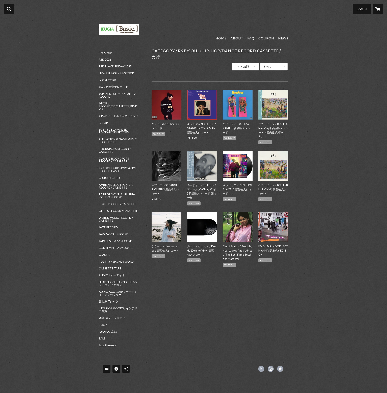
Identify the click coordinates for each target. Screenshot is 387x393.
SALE (102, 338)
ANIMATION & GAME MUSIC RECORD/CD (118, 140)
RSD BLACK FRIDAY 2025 (115, 66)
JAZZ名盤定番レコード (113, 87)
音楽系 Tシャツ (108, 301)
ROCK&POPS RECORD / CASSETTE (115, 150)
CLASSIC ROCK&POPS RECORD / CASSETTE (114, 160)
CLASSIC (104, 254)
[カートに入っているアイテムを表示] (378, 9)
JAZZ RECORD (108, 227)
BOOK (103, 324)
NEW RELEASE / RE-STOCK (116, 73)
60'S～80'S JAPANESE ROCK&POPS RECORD (114, 131)
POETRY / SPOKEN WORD (116, 261)
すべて (267, 66)
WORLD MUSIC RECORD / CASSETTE (116, 219)
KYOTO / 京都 (108, 331)
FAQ (250, 38)
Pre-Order (105, 52)
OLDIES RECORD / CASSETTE (118, 210)
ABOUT (237, 38)
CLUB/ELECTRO (109, 177)
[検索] (9, 9)
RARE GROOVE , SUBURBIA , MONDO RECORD (117, 196)
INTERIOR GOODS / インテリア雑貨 (118, 310)
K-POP (103, 122)
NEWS (283, 38)
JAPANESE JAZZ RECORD (115, 241)
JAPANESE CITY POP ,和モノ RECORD (117, 95)
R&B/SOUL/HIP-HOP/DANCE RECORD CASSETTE (117, 169)
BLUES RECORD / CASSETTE (117, 204)
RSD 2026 (105, 59)
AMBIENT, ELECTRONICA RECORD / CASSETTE (116, 186)
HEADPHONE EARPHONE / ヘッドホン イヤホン (118, 283)
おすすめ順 (242, 66)
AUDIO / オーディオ (112, 275)
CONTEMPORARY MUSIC (116, 248)
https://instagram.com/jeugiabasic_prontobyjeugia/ (271, 369)
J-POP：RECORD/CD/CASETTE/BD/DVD (118, 106)
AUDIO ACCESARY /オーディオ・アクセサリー (118, 293)
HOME (221, 38)
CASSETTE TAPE (110, 268)
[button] (362, 9)
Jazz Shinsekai (107, 345)
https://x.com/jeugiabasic (261, 369)
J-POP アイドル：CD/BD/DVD (118, 115)
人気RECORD (107, 80)
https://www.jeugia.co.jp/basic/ (280, 369)
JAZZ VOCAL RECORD (113, 234)
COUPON (266, 38)
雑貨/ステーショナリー (113, 318)
